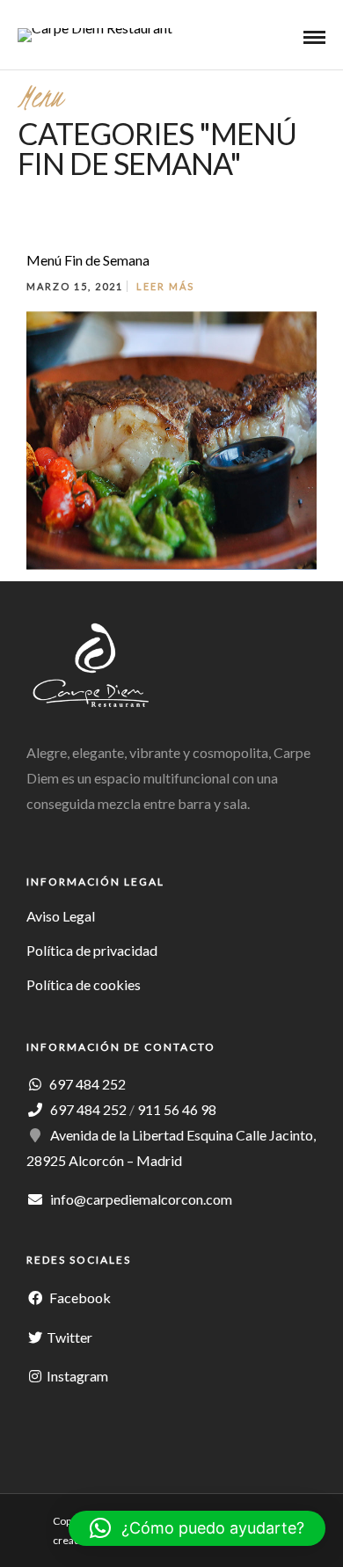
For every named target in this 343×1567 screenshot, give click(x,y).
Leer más (165, 286)
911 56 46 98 (176, 1109)
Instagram (77, 1375)
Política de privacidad (91, 950)
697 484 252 (86, 1083)
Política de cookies (83, 984)
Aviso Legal (60, 915)
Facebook (79, 1297)
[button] (197, 1528)
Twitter (69, 1337)
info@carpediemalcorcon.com (141, 1199)
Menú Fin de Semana (88, 259)
